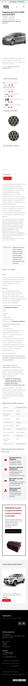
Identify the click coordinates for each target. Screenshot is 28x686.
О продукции (6, 646)
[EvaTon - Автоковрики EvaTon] (6, 7)
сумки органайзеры (13, 513)
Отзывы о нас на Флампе (8, 269)
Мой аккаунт (6, 642)
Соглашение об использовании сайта (13, 636)
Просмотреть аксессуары (13, 531)
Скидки (4, 643)
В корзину (7, 178)
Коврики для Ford (6, 68)
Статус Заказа (6, 634)
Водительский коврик (18, 247)
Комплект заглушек (18, 253)
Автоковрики (6, 671)
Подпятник (15, 263)
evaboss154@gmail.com (10, 656)
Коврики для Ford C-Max (13, 66)
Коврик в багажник (17, 251)
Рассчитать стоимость (11, 307)
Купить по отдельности (8, 86)
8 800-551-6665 (13, 2)
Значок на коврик (17, 249)
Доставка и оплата (7, 637)
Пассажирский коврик (18, 261)
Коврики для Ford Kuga (8, 593)
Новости (4, 645)
